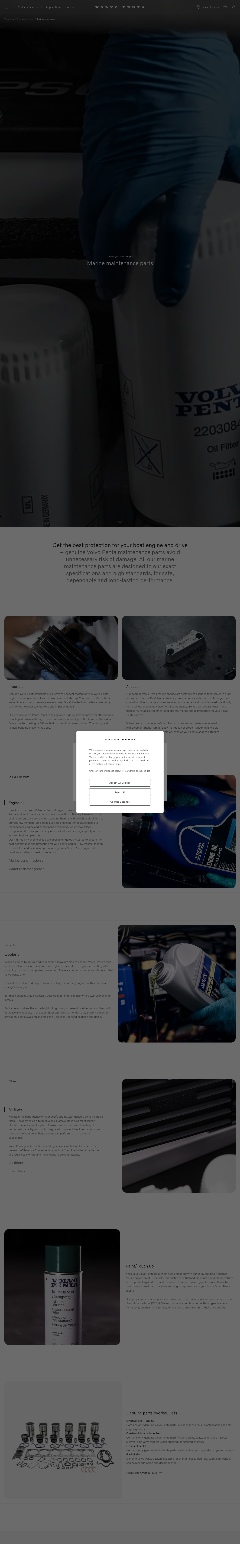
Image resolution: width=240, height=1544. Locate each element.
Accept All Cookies (120, 782)
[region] (120, 772)
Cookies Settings (120, 801)
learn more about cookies (137, 770)
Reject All (120, 792)
